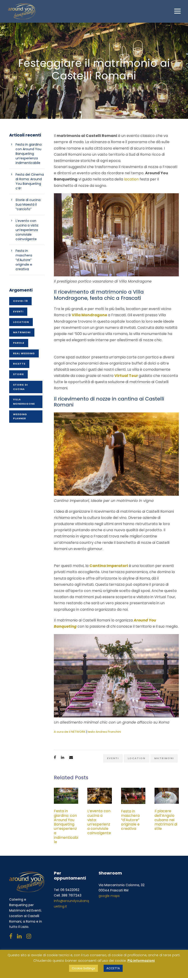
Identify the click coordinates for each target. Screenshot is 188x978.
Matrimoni (164, 758)
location (131, 179)
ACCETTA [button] (113, 968)
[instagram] (28, 936)
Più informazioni (141, 960)
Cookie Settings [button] (83, 968)
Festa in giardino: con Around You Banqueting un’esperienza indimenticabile (66, 826)
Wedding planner (20, 416)
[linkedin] (19, 936)
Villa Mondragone (24, 402)
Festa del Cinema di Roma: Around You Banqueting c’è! (30, 181)
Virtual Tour (126, 375)
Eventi (113, 758)
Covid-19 (20, 301)
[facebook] (10, 936)
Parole (18, 343)
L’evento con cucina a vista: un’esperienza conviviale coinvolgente (99, 824)
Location (136, 758)
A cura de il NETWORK (70, 732)
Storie (18, 374)
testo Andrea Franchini (104, 732)
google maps (109, 896)
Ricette (19, 363)
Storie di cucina (20, 387)
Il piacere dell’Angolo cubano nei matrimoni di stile (166, 819)
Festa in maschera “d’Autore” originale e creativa (130, 820)
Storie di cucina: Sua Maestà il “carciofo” (28, 204)
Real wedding (24, 353)
